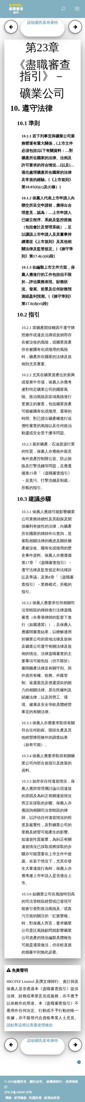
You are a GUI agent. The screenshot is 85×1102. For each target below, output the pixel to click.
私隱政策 (35, 1098)
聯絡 (8, 1098)
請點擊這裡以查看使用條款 (30, 1025)
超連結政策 (52, 1098)
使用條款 (20, 1098)
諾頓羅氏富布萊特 (42, 22)
